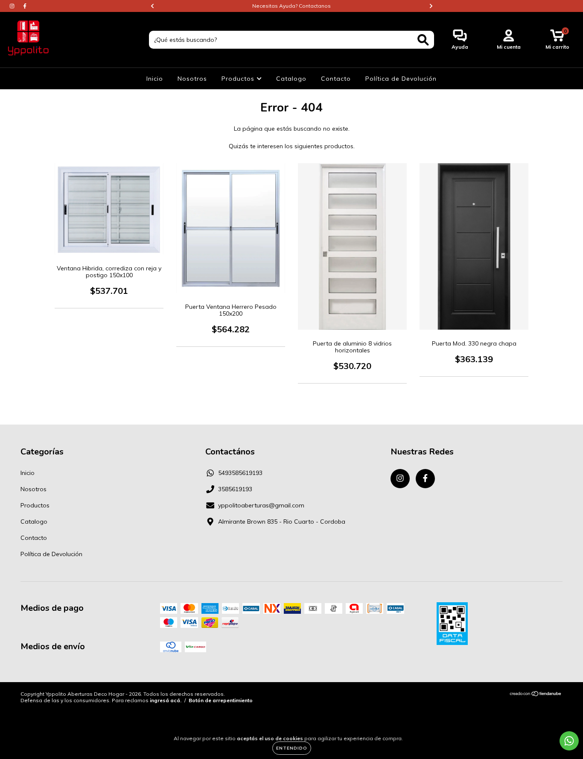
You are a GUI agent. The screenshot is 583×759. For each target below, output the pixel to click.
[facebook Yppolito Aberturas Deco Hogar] (24, 6)
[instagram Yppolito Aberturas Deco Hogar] (12, 6)
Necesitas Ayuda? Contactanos (291, 6)
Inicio (154, 78)
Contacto (336, 78)
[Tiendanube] (536, 695)
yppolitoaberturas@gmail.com (261, 505)
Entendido (291, 748)
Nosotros (192, 78)
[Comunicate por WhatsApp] (569, 740)
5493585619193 (240, 473)
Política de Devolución (401, 78)
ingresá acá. (165, 700)
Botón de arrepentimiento (221, 700)
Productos (239, 78)
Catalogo (291, 78)
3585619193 (235, 489)
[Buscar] (423, 40)
